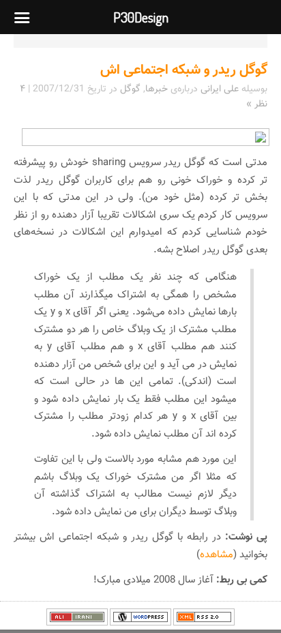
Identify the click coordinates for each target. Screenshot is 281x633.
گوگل (130, 89)
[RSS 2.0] (204, 623)
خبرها (156, 89)
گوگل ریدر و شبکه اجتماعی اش (183, 70)
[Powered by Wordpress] (140, 623)
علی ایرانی (220, 89)
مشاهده (216, 555)
